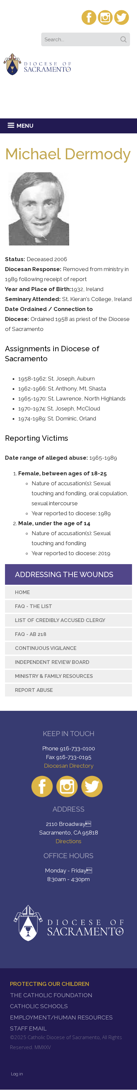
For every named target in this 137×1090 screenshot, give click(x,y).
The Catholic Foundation (51, 995)
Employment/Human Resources (61, 1017)
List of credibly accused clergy (60, 620)
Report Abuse (34, 690)
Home (22, 592)
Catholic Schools (39, 1006)
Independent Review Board (52, 662)
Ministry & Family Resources (54, 676)
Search (124, 37)
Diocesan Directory (68, 765)
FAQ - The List (33, 606)
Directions (68, 841)
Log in (17, 1073)
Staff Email (28, 1028)
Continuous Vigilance (45, 648)
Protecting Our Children (49, 984)
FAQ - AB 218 (30, 634)
